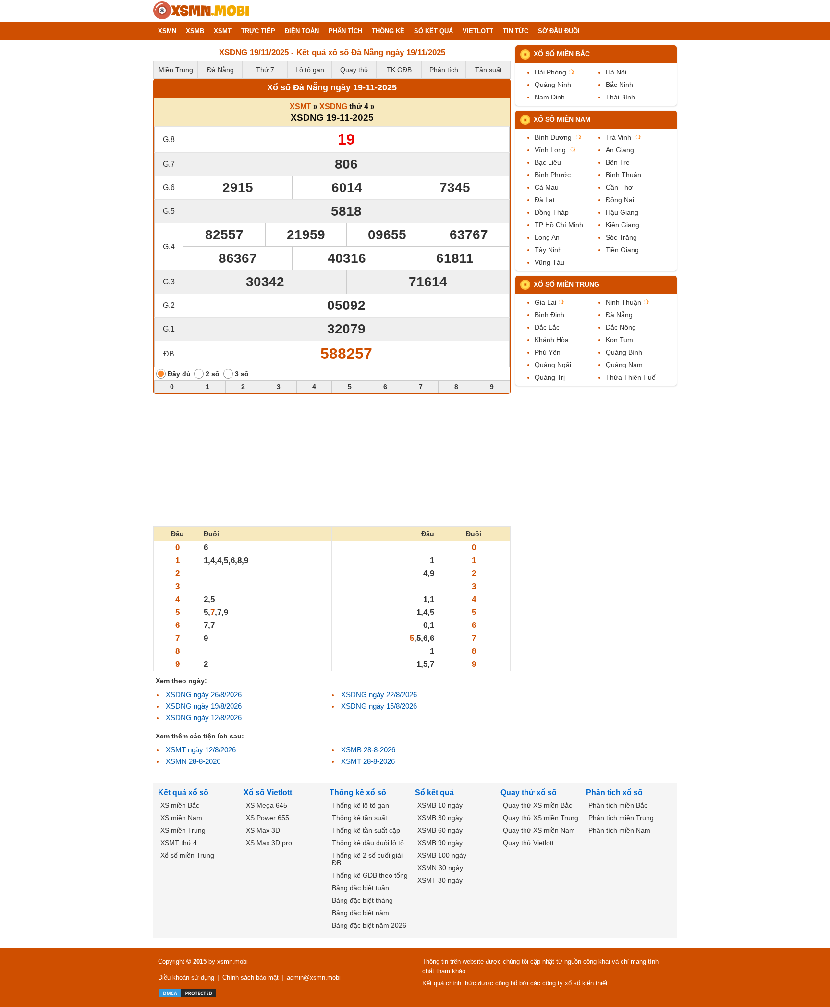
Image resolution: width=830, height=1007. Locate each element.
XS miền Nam (181, 818)
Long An (547, 237)
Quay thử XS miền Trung (540, 818)
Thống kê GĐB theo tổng (370, 875)
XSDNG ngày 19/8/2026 (204, 706)
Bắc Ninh (619, 84)
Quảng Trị (550, 377)
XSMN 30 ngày (440, 868)
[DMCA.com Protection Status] (187, 993)
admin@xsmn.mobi (314, 977)
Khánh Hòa (552, 340)
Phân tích (443, 70)
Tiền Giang (622, 250)
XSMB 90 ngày (440, 843)
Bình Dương (553, 137)
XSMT (300, 106)
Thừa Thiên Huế (631, 377)
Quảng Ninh (553, 84)
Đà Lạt (545, 200)
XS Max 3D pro (269, 843)
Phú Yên (548, 352)
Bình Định (549, 315)
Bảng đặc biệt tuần (360, 888)
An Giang (620, 150)
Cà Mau (547, 187)
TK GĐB (399, 70)
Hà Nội (616, 72)
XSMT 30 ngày (440, 880)
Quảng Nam (624, 364)
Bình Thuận (623, 175)
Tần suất (488, 70)
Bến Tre (618, 162)
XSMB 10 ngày (440, 805)
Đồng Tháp (552, 212)
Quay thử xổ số (528, 792)
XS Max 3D (263, 830)
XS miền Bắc (179, 805)
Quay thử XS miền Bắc (537, 805)
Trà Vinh (618, 137)
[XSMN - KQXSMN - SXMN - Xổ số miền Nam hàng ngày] (201, 11)
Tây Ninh (548, 250)
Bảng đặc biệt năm (360, 913)
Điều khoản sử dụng (186, 977)
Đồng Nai (620, 200)
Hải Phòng (550, 72)
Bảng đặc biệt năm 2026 (369, 925)
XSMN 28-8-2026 (193, 761)
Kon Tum (619, 340)
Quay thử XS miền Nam (539, 830)
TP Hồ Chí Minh (559, 225)
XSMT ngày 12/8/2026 (201, 750)
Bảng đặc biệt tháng (362, 900)
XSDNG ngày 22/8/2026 (379, 694)
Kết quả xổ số (183, 792)
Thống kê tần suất (359, 818)
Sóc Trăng (621, 237)
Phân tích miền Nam (619, 830)
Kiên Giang (622, 225)
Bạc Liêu (548, 162)
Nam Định (550, 97)
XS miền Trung (183, 830)
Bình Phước (553, 175)
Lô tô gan (309, 70)
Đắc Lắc (547, 327)
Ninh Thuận (623, 302)
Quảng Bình (624, 352)
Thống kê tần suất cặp (366, 830)
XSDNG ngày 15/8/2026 (379, 706)
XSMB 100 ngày (441, 855)
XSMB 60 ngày (440, 830)
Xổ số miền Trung (566, 284)
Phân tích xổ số (614, 792)
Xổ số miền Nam (562, 119)
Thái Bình (620, 97)
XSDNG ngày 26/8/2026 (204, 694)
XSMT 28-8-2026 (368, 761)
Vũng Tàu (549, 262)
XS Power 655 (267, 818)
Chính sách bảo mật (250, 977)
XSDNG (333, 106)
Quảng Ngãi (553, 364)
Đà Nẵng (220, 70)
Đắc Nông (621, 327)
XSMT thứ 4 (178, 843)
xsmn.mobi (232, 961)
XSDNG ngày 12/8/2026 (204, 717)
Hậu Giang (622, 212)
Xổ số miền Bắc (562, 54)
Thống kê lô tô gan (360, 805)
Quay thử (354, 70)
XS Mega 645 (266, 805)
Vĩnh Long (550, 150)
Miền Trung (176, 70)
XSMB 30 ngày (440, 818)
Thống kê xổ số (358, 792)
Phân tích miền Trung (621, 818)
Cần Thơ (619, 187)
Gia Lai (545, 302)
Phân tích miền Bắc (617, 805)
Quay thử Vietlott (528, 843)
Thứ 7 (265, 70)
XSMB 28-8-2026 (368, 750)
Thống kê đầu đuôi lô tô (368, 843)
